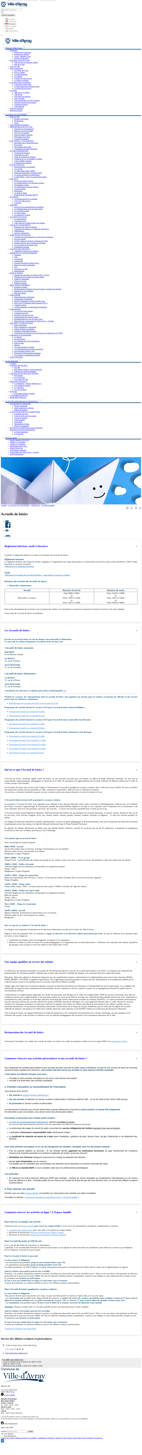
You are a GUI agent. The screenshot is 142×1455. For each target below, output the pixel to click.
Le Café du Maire (20, 390)
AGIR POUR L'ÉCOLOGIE (20, 235)
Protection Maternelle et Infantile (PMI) (28, 173)
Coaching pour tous (21, 414)
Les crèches (18, 169)
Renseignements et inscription (24, 167)
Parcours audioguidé (21, 58)
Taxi (15, 267)
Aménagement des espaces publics (26, 317)
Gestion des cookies (8, 1438)
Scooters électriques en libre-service (26, 263)
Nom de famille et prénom (23, 135)
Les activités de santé (21, 211)
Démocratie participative (18, 381)
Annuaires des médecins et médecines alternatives (31, 229)
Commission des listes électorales (25, 149)
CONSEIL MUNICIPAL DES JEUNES (24, 373)
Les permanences (20, 219)
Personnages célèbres (21, 54)
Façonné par (98, 1438)
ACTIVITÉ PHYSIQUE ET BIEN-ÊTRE (25, 412)
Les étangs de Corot (21, 70)
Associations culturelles (18, 450)
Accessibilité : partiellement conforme (40, 1438)
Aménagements (15, 309)
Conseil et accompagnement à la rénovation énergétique (33, 237)
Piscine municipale (20, 406)
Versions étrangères (8, 15)
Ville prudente (19, 106)
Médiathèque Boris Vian (18, 446)
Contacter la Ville (60, 1438)
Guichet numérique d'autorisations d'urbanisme (30, 307)
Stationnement (19, 271)
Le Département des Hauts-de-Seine (26, 86)
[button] (136, 508)
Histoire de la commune (22, 52)
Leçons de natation (20, 418)
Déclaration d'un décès (22, 137)
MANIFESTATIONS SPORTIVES (22, 430)
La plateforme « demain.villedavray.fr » (28, 383)
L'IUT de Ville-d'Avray (22, 201)
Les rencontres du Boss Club (24, 351)
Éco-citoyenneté (20, 239)
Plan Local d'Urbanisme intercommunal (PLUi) (30, 303)
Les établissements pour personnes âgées (28, 209)
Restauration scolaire (21, 185)
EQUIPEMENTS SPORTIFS (20, 404)
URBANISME (15, 295)
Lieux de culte (15, 66)
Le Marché (18, 337)
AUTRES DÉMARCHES (19, 151)
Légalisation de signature (23, 163)
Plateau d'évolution (21, 410)
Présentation (18, 375)
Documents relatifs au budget (24, 394)
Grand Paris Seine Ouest (22, 84)
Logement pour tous (21, 313)
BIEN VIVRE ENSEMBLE (20, 285)
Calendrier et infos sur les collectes (26, 251)
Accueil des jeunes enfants (23, 311)
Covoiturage (18, 259)
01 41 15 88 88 (9, 1395)
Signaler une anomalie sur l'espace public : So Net (31, 275)
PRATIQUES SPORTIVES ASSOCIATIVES (26, 428)
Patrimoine (13, 50)
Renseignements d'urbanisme (24, 297)
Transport (17, 255)
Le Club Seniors (20, 213)
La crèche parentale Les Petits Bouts (27, 175)
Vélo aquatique (19, 420)
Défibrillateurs (19, 231)
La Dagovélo (18, 434)
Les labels (13, 90)
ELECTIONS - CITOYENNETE (22, 141)
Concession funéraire (21, 139)
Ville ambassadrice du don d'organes (27, 100)
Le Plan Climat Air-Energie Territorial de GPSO (31, 241)
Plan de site (81, 1438)
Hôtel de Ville (15, 117)
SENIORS (13, 205)
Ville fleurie (18, 94)
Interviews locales (16, 110)
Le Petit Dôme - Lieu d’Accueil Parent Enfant (30, 177)
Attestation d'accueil (21, 155)
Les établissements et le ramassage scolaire (29, 183)
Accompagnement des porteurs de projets (28, 349)
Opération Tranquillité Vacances (25, 331)
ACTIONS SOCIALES (18, 217)
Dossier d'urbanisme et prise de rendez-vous (29, 301)
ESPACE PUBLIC (16, 273)
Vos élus (17, 367)
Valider (31, 1431)
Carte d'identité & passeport (19, 125)
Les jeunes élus (19, 377)
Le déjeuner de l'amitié (22, 215)
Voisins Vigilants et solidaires (24, 329)
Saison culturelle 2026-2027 (19, 440)
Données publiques (16, 108)
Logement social (20, 221)
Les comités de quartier (22, 386)
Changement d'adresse (22, 153)
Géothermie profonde (21, 247)
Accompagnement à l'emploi (24, 347)
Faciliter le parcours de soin (23, 315)
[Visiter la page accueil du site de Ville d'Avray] (14, 7)
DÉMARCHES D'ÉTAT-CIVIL (21, 127)
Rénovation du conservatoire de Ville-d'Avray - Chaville (34, 321)
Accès (16, 123)
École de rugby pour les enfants (25, 416)
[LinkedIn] (7, 536)
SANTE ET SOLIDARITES (20, 225)
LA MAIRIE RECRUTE (19, 396)
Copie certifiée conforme (23, 161)
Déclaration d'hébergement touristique (27, 353)
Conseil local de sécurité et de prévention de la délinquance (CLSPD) (38, 333)
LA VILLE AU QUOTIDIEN (19, 505)
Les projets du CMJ (21, 379)
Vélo (16, 257)
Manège (17, 345)
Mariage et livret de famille (23, 131)
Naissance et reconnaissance (24, 129)
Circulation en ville (21, 269)
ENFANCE (14, 179)
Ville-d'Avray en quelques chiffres (26, 62)
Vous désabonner (10, 1436)
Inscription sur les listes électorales (26, 143)
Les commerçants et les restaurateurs (27, 341)
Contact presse (72, 1438)
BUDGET (13, 392)
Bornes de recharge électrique (24, 265)
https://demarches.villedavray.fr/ (16, 1353)
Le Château (18, 76)
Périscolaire (18, 191)
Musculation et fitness (21, 424)
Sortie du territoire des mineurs (25, 157)
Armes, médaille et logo (22, 56)
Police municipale (20, 325)
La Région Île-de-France (22, 88)
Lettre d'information (17, 454)
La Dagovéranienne (21, 432)
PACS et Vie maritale (21, 133)
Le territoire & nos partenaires (20, 82)
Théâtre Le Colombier (17, 442)
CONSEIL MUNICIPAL (19, 365)
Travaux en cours (20, 281)
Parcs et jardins (19, 72)
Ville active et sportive (22, 92)
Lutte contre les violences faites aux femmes (29, 223)
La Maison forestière (21, 80)
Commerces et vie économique (20, 335)
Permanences (18, 121)
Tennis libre (18, 422)
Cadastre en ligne (20, 305)
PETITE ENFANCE (17, 165)
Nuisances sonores (20, 287)
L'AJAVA (17, 203)
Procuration (18, 145)
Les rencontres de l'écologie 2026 (26, 245)
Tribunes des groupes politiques (25, 371)
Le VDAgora (19, 388)
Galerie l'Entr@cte (16, 448)
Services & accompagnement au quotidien (29, 207)
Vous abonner (8, 1434)
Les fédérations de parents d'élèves (26, 187)
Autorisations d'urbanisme (23, 299)
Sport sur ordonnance (21, 233)
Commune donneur (21, 104)
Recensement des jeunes (22, 147)
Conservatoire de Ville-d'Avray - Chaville (24, 452)
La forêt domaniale (20, 74)
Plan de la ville (19, 64)
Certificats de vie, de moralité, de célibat (28, 159)
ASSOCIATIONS (16, 357)
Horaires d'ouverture (21, 119)
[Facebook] (7, 527)
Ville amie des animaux (22, 96)
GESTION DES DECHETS (20, 249)
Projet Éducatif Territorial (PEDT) (26, 195)
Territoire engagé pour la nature (25, 102)
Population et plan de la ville (20, 60)
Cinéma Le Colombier (17, 444)
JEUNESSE (14, 197)
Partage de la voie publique (23, 291)
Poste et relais (19, 343)
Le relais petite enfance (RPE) (24, 171)
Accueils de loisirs (20, 193)
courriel (3, 1431)
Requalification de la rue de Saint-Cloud (28, 319)
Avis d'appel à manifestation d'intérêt (27, 355)
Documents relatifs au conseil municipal (28, 369)
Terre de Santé (19, 98)
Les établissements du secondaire (25, 199)
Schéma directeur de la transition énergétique (29, 243)
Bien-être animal (20, 293)
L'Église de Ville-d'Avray (23, 78)
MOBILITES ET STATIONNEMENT (23, 253)
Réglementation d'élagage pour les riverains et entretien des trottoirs (37, 289)
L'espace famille (20, 189)
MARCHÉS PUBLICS (18, 398)
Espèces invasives (20, 283)
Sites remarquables (16, 68)
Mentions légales (21, 1438)
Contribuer (89, 1438)
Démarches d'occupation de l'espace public (29, 277)
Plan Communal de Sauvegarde (25, 327)
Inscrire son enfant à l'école (23, 181)
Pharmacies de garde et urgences (25, 227)
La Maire (13, 363)
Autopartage (18, 261)
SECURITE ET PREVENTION (21, 323)
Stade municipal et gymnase (24, 408)
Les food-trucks (19, 339)
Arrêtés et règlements (21, 279)
